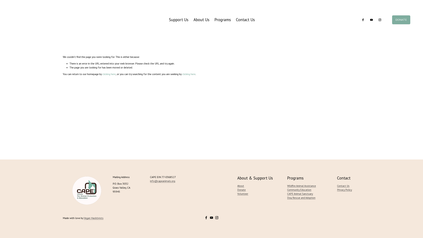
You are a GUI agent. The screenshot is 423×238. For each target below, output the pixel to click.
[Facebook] (363, 19)
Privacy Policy (344, 189)
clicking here (109, 74)
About (240, 185)
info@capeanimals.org (162, 181)
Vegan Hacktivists (93, 218)
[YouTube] (371, 19)
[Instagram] (380, 19)
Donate (401, 20)
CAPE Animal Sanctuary (300, 193)
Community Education (299, 189)
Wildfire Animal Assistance (301, 185)
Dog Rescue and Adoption (301, 197)
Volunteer (242, 193)
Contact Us (245, 19)
